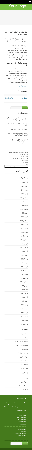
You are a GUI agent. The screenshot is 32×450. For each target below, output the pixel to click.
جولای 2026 (24, 186)
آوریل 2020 (24, 217)
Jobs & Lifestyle (21, 435)
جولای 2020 (24, 213)
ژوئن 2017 (24, 259)
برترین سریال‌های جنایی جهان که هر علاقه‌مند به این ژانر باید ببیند (18, 124)
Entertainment (22, 429)
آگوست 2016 (24, 297)
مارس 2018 (24, 228)
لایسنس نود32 (24, 154)
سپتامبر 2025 (24, 209)
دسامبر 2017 (24, 240)
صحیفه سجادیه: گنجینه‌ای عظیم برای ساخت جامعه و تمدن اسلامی (17, 119)
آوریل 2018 (24, 224)
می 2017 (25, 263)
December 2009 (21, 417)
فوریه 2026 (24, 190)
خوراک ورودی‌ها (23, 382)
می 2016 (25, 309)
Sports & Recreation (20, 433)
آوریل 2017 (24, 266)
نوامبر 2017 (24, 243)
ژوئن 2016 (24, 305)
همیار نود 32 (24, 160)
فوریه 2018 (24, 232)
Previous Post (10, 98)
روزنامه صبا (24, 360)
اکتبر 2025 (24, 205)
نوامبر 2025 (24, 201)
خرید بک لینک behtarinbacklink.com (18, 152)
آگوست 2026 (24, 182)
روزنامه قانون (24, 364)
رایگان (26, 164)
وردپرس (25, 389)
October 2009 (22, 421)
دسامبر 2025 (24, 198)
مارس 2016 (24, 316)
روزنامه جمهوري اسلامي (21, 341)
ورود (26, 378)
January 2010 (22, 415)
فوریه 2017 (24, 274)
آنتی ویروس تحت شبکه (16, 166)
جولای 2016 (24, 301)
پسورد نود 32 (24, 156)
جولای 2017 (24, 255)
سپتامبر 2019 (24, 221)
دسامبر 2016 (24, 282)
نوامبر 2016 (24, 286)
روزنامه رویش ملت (22, 353)
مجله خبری (24, 368)
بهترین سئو (25, 162)
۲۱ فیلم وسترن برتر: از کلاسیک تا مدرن (17, 129)
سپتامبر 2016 (24, 293)
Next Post (23, 98)
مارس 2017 (24, 270)
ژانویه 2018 (24, 236)
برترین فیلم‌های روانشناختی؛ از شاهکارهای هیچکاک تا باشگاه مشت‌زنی (19, 141)
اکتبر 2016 (24, 289)
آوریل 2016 (24, 312)
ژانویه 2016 (24, 324)
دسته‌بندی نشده (23, 334)
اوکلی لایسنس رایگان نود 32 (20, 158)
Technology (23, 431)
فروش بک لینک (23, 86)
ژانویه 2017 (24, 278)
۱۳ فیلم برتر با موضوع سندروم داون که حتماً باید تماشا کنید (18, 134)
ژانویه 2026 (24, 194)
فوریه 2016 (24, 320)
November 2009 (21, 419)
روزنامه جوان (24, 349)
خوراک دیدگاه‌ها (23, 385)
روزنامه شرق (24, 357)
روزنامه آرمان (24, 337)
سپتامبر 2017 (24, 247)
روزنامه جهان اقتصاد (22, 345)
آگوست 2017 (24, 251)
